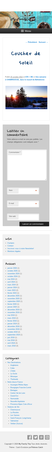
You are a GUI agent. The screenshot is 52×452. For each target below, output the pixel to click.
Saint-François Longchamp (20, 418)
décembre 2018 (13, 326)
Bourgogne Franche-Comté (20, 388)
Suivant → (43, 42)
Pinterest (41, 437)
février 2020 (12, 304)
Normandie (14, 399)
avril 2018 (11, 343)
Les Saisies (14, 415)
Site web (12, 216)
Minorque (13, 376)
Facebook (29, 437)
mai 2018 (11, 340)
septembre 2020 (13, 301)
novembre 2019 (13, 312)
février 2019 (12, 321)
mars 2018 (11, 346)
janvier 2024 (12, 287)
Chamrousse (15, 410)
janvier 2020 (12, 307)
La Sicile (13, 374)
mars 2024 (11, 285)
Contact (10, 246)
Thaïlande (14, 379)
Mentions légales (14, 251)
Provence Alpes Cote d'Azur (21, 404)
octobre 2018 (12, 332)
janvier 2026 (12, 268)
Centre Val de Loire (17, 393)
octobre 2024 (12, 276)
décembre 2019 (13, 310)
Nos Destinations (14, 362)
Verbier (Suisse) (16, 424)
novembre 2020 (13, 299)
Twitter (35, 437)
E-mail (11, 203)
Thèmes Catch (37, 447)
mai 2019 (11, 315)
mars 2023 (11, 290)
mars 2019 (11, 318)
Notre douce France (15, 382)
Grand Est (14, 396)
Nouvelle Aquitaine (17, 401)
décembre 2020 (13, 296)
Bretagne (13, 390)
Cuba (12, 368)
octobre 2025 (12, 271)
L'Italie (12, 371)
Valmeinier (14, 421)
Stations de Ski (13, 407)
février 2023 (12, 293)
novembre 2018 (13, 329)
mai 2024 (11, 279)
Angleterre (14, 365)
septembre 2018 (13, 335)
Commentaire (14, 152)
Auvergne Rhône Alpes (19, 385)
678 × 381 (29, 77)
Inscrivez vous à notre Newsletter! (20, 248)
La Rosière (14, 412)
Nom (11, 190)
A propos (10, 243)
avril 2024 (11, 282)
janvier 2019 (12, 324)
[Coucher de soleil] (26, 109)
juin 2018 (10, 337)
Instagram (47, 437)
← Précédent (31, 42)
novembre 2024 (13, 274)
